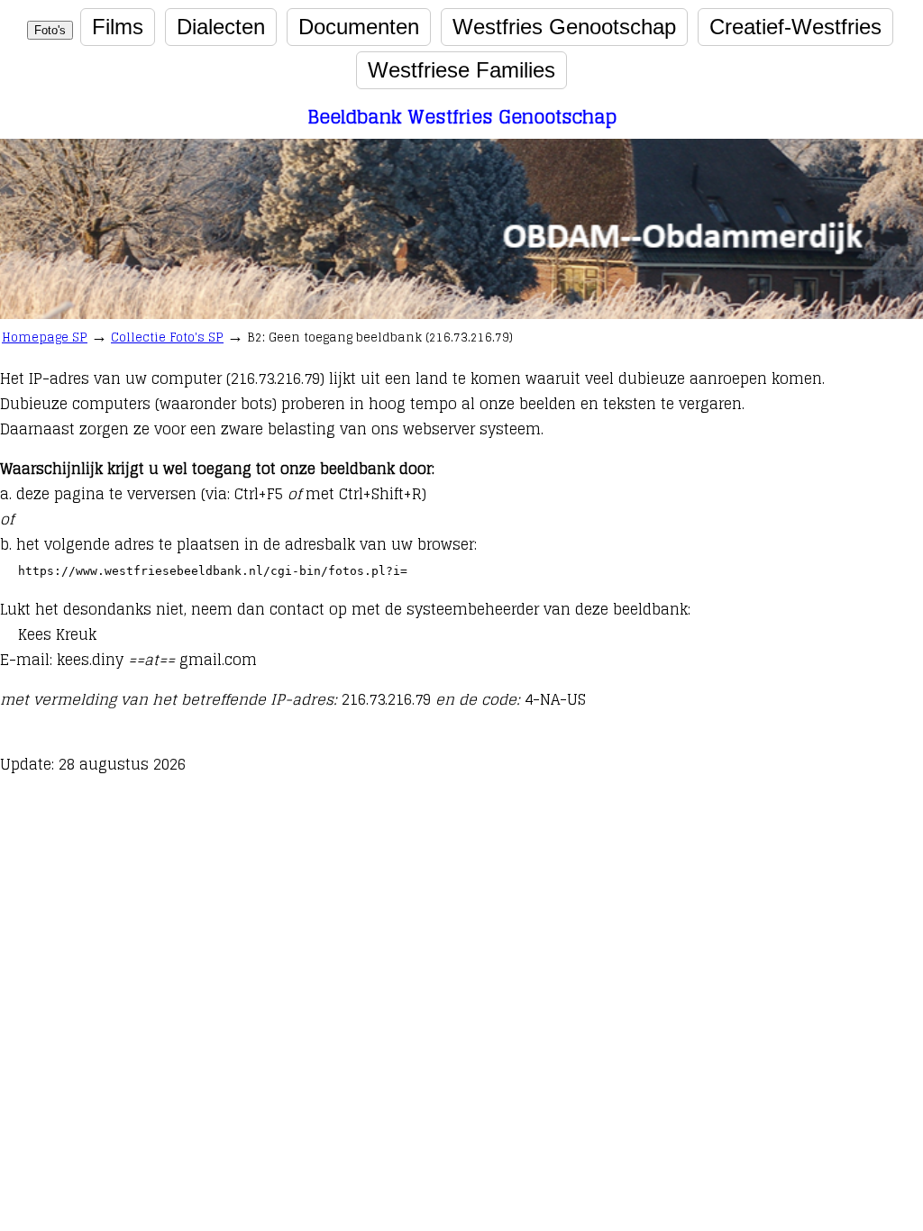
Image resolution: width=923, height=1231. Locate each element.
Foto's (50, 30)
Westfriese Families (461, 70)
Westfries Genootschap (564, 26)
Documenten (358, 26)
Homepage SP (44, 337)
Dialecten (221, 26)
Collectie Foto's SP (167, 337)
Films (117, 26)
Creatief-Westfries (795, 26)
